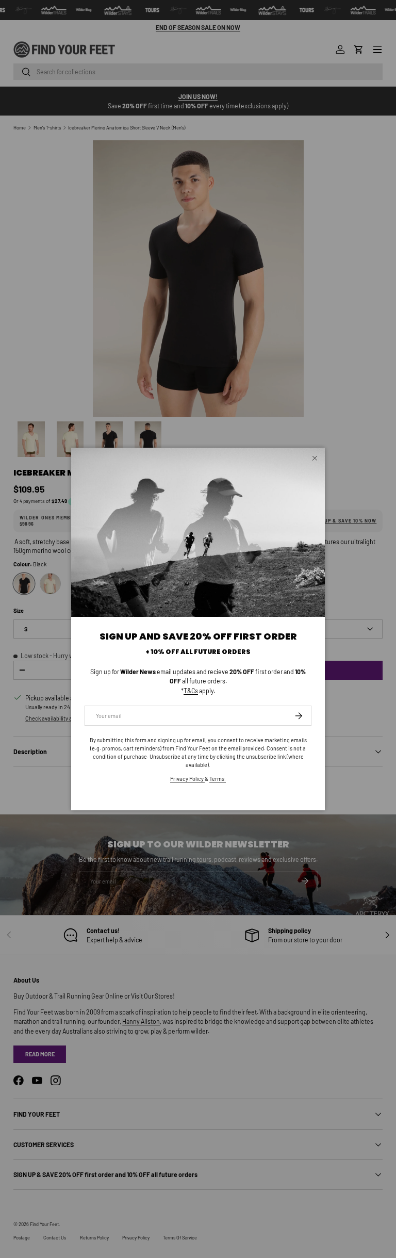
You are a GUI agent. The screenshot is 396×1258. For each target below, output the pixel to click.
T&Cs (191, 690)
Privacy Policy (187, 778)
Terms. (217, 778)
